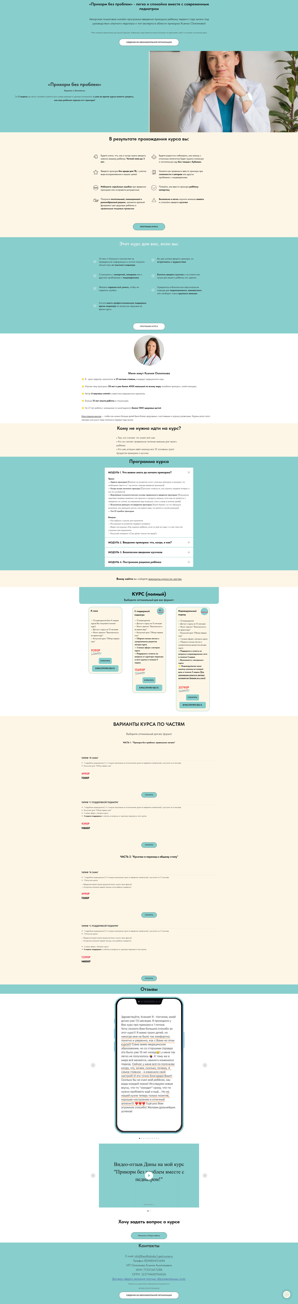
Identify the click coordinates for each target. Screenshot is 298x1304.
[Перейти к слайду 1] (139, 1138)
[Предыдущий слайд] (93, 1065)
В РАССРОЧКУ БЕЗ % (192, 705)
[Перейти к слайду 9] (156, 1138)
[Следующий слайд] (205, 1065)
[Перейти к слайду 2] (141, 1138)
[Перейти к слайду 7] (152, 1138)
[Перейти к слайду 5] (147, 1138)
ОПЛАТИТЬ (105, 661)
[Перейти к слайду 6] (150, 1138)
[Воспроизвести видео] (149, 1175)
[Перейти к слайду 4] (145, 1138)
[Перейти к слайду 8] (154, 1138)
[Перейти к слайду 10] (158, 1138)
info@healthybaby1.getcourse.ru (154, 1256)
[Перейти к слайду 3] (143, 1138)
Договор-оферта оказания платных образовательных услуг (149, 1279)
